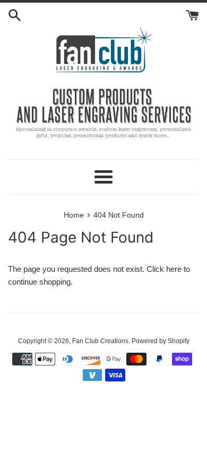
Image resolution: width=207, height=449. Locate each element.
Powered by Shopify (160, 341)
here (174, 268)
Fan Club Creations (100, 341)
